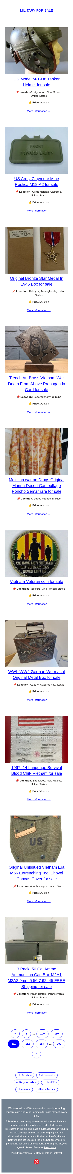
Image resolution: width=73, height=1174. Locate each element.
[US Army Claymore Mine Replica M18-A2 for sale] (36, 172)
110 (56, 1033)
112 (27, 1043)
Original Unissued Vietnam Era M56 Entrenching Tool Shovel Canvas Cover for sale (36, 873)
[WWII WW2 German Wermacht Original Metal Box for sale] (36, 665)
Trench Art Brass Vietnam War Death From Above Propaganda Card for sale (36, 384)
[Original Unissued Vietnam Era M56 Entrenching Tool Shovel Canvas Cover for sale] (36, 861)
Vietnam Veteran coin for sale (36, 581)
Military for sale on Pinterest (48, 1153)
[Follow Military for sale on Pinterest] (36, 1163)
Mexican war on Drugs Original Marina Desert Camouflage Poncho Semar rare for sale (36, 485)
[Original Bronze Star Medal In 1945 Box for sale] (36, 272)
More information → (39, 110)
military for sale (25, 1082)
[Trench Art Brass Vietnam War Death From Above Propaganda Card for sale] (36, 372)
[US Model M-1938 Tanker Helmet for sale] (36, 73)
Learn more (50, 1147)
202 (59, 1043)
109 (42, 1033)
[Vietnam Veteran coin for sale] (36, 575)
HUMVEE (49, 1082)
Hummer (23, 1089)
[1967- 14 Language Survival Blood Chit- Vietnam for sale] (36, 761)
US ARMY (23, 1075)
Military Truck (45, 1089)
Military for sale (36, 10)
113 (41, 1043)
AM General (46, 1075)
